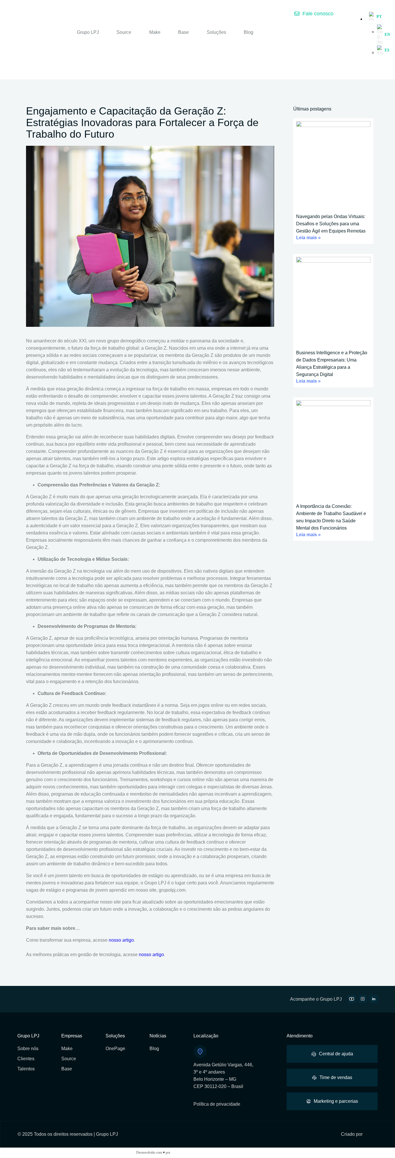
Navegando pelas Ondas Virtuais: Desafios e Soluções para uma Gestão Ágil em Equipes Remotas (331, 223)
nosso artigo (121, 940)
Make (154, 32)
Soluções (216, 32)
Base (183, 32)
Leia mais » (308, 237)
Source (124, 32)
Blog (248, 32)
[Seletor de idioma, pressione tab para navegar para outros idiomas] (377, 16)
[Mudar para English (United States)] (380, 34)
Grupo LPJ (88, 32)
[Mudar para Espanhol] (380, 50)
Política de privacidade (216, 1104)
